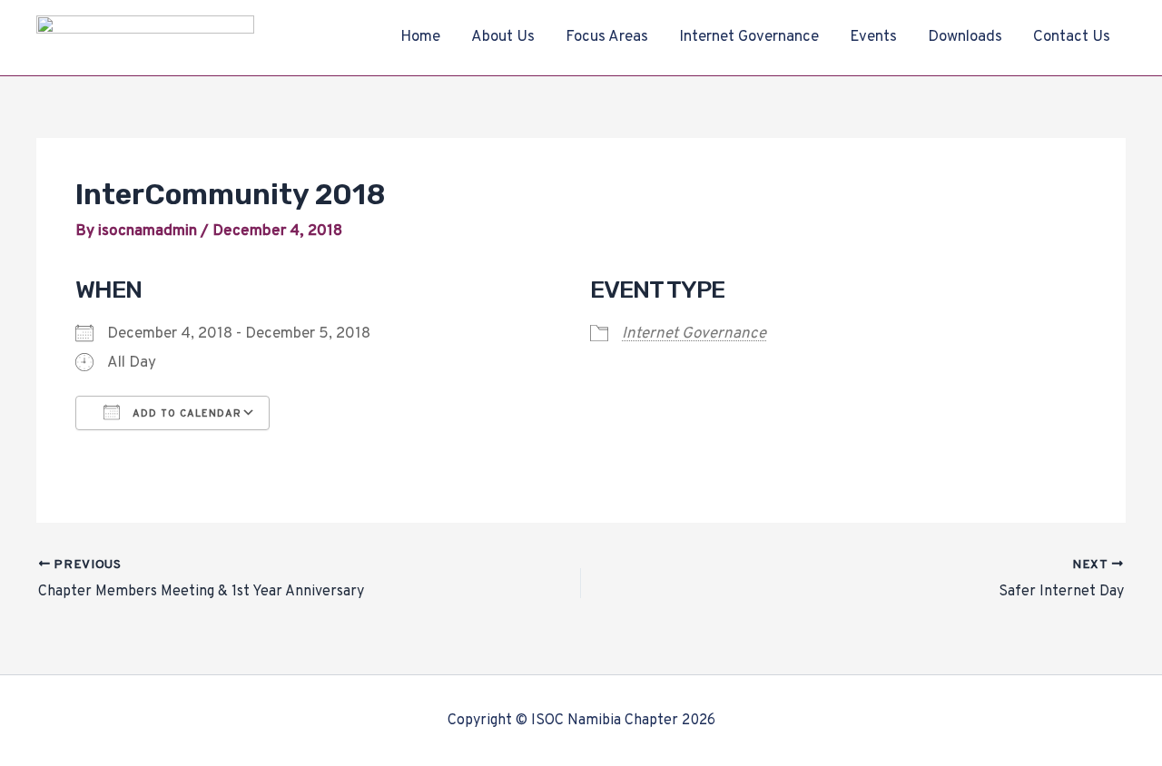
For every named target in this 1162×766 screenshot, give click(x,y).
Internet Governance (749, 37)
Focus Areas (607, 37)
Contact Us (1071, 37)
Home (420, 37)
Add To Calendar (185, 414)
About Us (503, 37)
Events (873, 37)
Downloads (965, 37)
